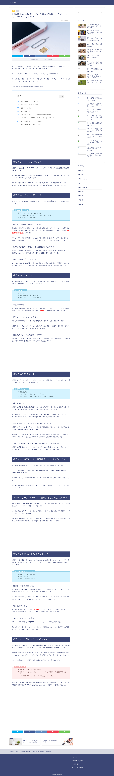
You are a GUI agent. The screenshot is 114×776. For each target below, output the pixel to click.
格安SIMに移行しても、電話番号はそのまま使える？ (37, 114)
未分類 (82, 191)
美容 (81, 200)
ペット (82, 183)
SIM (81, 170)
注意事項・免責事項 (77, 761)
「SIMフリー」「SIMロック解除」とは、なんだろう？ (37, 117)
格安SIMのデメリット (27, 111)
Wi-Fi (81, 174)
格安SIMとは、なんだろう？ (29, 101)
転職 (81, 204)
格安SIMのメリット (27, 108)
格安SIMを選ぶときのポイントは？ (31, 121)
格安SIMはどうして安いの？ (29, 104)
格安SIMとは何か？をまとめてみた (31, 124)
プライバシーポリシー (78, 767)
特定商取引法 (75, 764)
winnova (13, 2)
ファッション (84, 179)
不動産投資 (83, 187)
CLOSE (61, 96)
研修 (14, 10)
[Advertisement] (41, 144)
